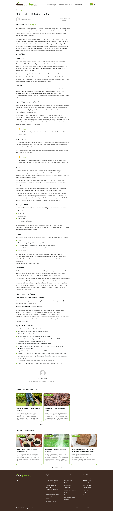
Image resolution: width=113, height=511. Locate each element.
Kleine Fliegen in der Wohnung (51, 486)
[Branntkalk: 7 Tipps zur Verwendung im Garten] (56, 440)
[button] (56, 5)
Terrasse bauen (87, 487)
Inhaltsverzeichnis (26, 25)
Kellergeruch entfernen (52, 489)
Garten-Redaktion (26, 19)
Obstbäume (67, 492)
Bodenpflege (28, 10)
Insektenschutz (87, 483)
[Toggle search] (95, 4)
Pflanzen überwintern (69, 497)
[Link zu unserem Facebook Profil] (17, 480)
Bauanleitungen (87, 485)
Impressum (93, 508)
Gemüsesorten (68, 485)
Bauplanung (86, 490)
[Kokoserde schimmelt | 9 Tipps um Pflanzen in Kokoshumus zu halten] (84, 440)
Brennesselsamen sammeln (50, 497)
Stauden (66, 499)
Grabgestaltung (87, 480)
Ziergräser (67, 487)
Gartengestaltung (64, 5)
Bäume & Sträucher (69, 478)
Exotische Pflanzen (69, 480)
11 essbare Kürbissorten (52, 483)
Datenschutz (79, 508)
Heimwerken (78, 5)
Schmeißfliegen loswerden (52, 494)
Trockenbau (86, 495)
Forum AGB (86, 508)
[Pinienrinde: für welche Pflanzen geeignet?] (56, 399)
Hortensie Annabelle (51, 501)
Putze (84, 492)
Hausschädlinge (87, 478)
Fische (66, 483)
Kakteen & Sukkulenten (70, 490)
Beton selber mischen (51, 492)
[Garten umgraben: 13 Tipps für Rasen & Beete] (29, 399)
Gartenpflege (21, 10)
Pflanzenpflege (51, 5)
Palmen (66, 495)
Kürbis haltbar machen (52, 478)
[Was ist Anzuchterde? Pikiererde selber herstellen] (29, 440)
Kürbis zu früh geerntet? (52, 480)
